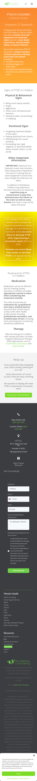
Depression (7, 615)
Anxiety (6, 605)
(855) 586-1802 (18, 422)
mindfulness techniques (17, 343)
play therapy (18, 346)
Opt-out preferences (12, 778)
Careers (6, 649)
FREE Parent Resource (18, 464)
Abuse (6, 618)
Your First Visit (8, 644)
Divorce (6, 607)
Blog (5, 639)
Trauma (6, 620)
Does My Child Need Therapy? (14, 623)
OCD (5, 610)
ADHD (6, 602)
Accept (18, 774)
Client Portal (8, 647)
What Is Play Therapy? (11, 625)
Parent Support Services (12, 600)
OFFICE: (18, 441)
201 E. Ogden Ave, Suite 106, (18, 444)
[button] (34, 755)
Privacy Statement (24, 778)
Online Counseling (10, 597)
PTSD (5, 613)
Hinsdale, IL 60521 (18, 448)
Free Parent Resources (11, 637)
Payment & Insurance (11, 642)
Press (5, 652)
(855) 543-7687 (21, 427)
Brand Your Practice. (21, 685)
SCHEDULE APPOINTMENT (18, 395)
